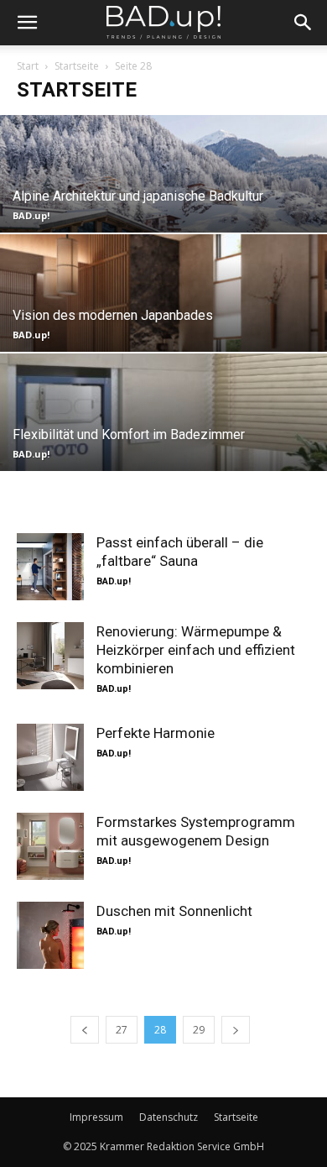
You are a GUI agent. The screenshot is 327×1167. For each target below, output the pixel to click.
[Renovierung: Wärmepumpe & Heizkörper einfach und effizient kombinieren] (50, 655)
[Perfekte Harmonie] (50, 757)
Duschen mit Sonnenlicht (174, 911)
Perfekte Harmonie (155, 733)
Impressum (96, 1117)
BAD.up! (31, 215)
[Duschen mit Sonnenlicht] (50, 935)
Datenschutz (168, 1117)
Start (28, 66)
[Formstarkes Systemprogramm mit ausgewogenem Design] (50, 846)
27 (121, 1030)
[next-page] (235, 1030)
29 (199, 1030)
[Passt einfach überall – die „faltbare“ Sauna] (50, 566)
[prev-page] (84, 1030)
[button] (27, 22)
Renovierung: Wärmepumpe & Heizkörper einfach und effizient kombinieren (195, 650)
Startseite (76, 66)
